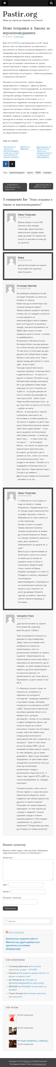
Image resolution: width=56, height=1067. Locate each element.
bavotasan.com (40, 1064)
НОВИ (38, 173)
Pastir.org (20, 14)
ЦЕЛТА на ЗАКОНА (25, 148)
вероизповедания (16, 173)
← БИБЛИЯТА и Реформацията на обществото (12, 187)
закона (30, 173)
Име (5, 885)
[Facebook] (6, 164)
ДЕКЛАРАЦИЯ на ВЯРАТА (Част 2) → (42, 186)
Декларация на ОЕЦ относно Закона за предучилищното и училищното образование (45, 152)
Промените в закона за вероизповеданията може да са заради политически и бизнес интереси (13, 152)
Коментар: (8, 857)
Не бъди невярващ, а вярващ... (33, 1041)
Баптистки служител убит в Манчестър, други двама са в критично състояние (22, 942)
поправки (47, 173)
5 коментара (18, 37)
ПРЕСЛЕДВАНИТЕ (16, 932)
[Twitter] (12, 164)
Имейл (6, 891)
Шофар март (13, 948)
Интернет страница (12, 897)
